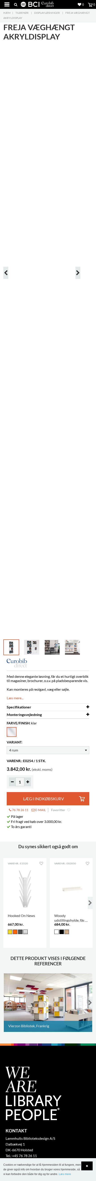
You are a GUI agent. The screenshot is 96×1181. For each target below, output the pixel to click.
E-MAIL (40, 810)
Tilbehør (22, 12)
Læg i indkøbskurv (43, 799)
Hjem (6, 12)
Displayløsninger (47, 12)
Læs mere (65, 1174)
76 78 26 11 (19, 810)
